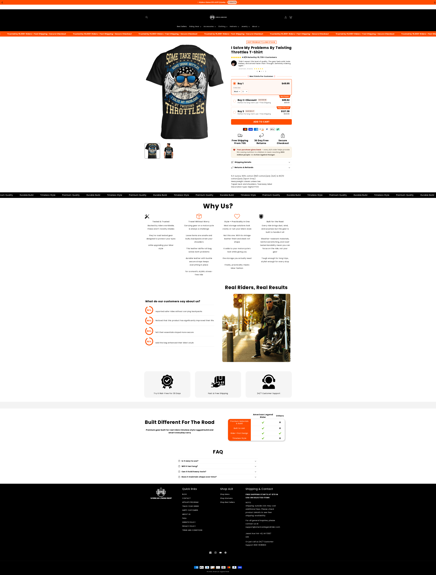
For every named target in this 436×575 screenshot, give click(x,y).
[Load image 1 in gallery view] (152, 150)
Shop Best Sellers (227, 502)
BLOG (184, 494)
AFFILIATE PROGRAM (190, 502)
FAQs (184, 518)
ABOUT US (186, 514)
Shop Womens (226, 498)
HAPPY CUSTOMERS (190, 510)
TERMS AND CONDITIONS (192, 530)
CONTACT (186, 498)
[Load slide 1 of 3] (259, 71)
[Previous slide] (257, 71)
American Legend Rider (221, 572)
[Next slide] (266, 71)
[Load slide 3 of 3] (263, 71)
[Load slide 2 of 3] (261, 71)
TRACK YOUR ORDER (190, 506)
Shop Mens (224, 494)
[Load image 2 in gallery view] (168, 150)
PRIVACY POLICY (189, 526)
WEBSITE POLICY (189, 522)
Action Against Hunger (264, 155)
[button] (146, 17)
